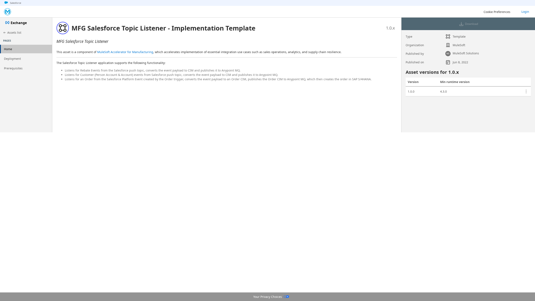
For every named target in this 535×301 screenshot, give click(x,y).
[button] (163, 28)
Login (525, 12)
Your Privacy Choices (267, 297)
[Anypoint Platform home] (7, 12)
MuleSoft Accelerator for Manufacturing (125, 52)
